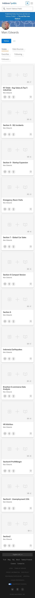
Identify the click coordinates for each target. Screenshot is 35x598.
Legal (11, 568)
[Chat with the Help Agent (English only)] (27, 3)
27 (30, 82)
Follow (6, 41)
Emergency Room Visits (13, 200)
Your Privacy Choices (19, 584)
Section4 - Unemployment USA (16, 499)
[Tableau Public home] (9, 3)
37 (30, 306)
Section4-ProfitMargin (12, 462)
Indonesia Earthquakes (12, 349)
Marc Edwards (7, 93)
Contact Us (20, 564)
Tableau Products (26, 560)
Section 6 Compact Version (14, 275)
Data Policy (25, 572)
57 (30, 344)
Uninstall (26, 576)
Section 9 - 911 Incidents (13, 125)
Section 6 (7, 312)
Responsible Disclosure (13, 576)
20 (30, 381)
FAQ (13, 560)
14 (30, 232)
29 (30, 456)
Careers (13, 564)
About (18, 560)
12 (30, 493)
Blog (9, 560)
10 (30, 157)
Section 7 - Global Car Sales (14, 237)
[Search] (4, 9)
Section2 (6, 536)
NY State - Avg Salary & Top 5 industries (15, 89)
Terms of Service (20, 568)
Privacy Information (13, 572)
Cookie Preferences (17, 580)
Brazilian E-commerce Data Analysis (14, 388)
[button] (12, 589)
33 (30, 119)
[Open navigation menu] (31, 3)
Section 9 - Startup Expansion (15, 163)
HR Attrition (8, 424)
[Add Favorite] (30, 97)
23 (30, 194)
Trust (4, 560)
